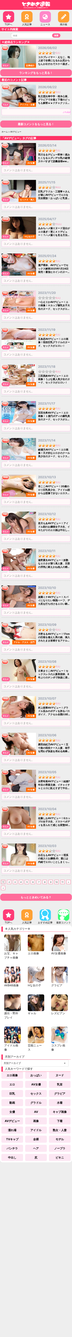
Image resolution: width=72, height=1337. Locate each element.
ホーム (5, 131)
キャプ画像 (60, 1112)
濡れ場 (12, 1130)
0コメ (6, 65)
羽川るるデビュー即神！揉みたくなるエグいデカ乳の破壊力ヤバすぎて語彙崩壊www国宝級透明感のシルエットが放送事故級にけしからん (54, 161)
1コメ (5, 104)
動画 (12, 1102)
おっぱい (36, 1075)
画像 (36, 1121)
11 (63, 882)
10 (56, 882)
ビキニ (60, 1157)
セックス (36, 1093)
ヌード (60, 1075)
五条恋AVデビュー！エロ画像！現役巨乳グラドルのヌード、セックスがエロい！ (54, 342)
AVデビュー (12, 1121)
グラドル (36, 1102)
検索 (56, 35)
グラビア (59, 1093)
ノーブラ (59, 1148)
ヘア (36, 1148)
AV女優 (36, 1084)
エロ (12, 1084)
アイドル (36, 1130)
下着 (60, 1121)
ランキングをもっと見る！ (36, 72)
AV (36, 1112)
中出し (12, 1157)
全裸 (36, 1139)
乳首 (60, 1084)
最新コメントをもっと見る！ (36, 124)
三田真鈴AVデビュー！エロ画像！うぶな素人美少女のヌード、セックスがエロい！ (54, 379)
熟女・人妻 (60, 1130)
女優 (12, 1112)
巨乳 (12, 1093)
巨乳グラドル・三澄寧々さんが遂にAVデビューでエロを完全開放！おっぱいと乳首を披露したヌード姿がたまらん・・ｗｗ (54, 198)
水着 (60, 1102)
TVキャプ (12, 1139)
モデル (60, 1139)
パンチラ (12, 1148)
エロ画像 (12, 1075)
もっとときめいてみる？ (36, 897)
